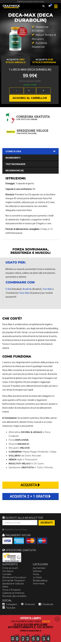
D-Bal (8, 289)
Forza (36, 574)
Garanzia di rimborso (13, 593)
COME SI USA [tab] (13, 151)
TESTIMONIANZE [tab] (15, 164)
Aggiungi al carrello (29, 98)
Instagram (11, 604)
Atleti (5, 586)
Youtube (10, 607)
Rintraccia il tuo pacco (14, 577)
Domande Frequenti (13, 580)
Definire (37, 571)
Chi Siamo (7, 571)
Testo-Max (24, 293)
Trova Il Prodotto (11, 589)
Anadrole (27, 289)
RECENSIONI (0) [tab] (14, 170)
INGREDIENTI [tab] (12, 157)
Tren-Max (47, 289)
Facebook (47, 604)
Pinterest (30, 604)
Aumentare (39, 568)
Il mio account (10, 568)
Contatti (6, 574)
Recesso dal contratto (14, 596)
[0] (49, 5)
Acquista (16, 61)
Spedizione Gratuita (13, 583)
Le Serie (37, 577)
